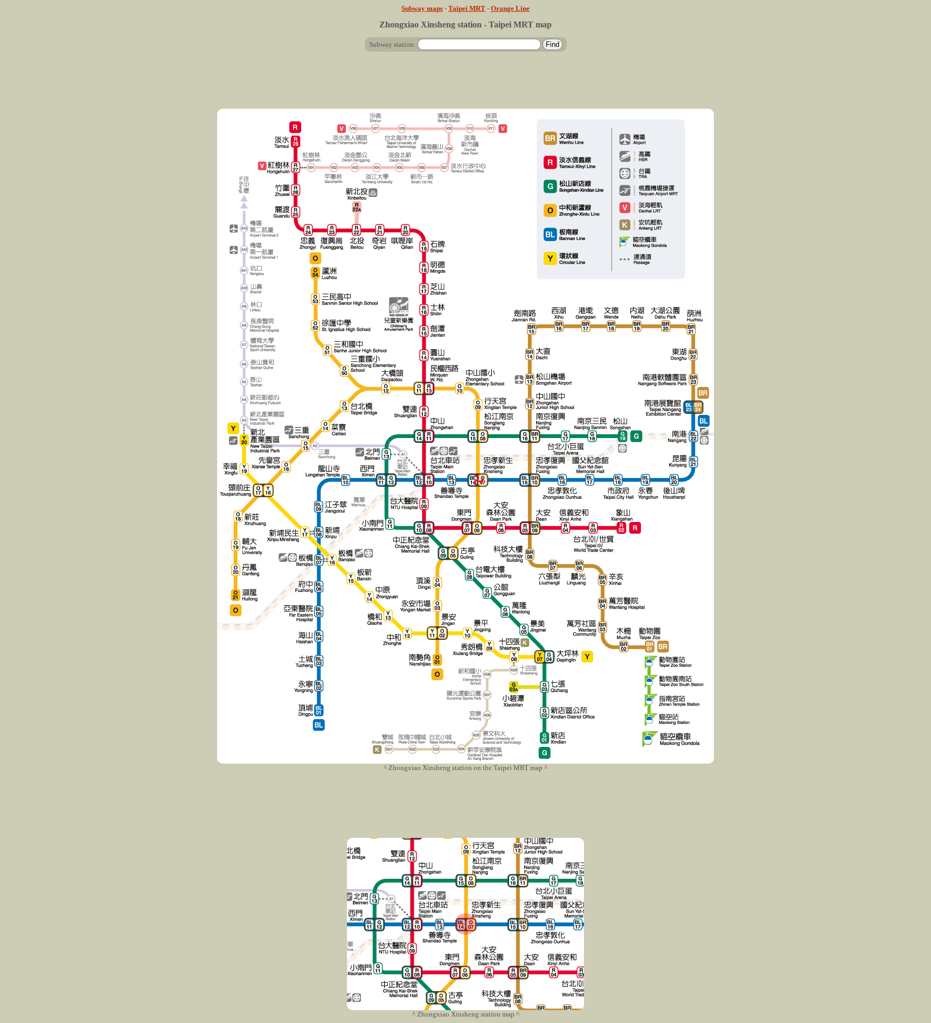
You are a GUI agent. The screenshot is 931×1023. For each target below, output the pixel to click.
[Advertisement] (465, 84)
